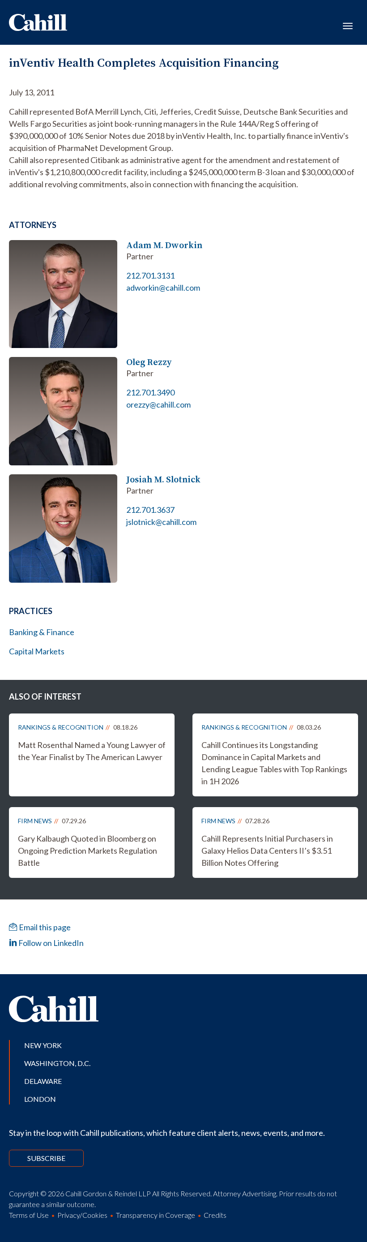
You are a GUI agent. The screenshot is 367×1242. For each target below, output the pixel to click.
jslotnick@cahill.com (161, 522)
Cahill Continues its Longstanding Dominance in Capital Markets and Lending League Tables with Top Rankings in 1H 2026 (274, 763)
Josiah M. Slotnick (163, 479)
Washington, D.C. (57, 1063)
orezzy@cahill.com (158, 404)
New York (43, 1045)
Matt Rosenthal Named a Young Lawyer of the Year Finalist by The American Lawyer (92, 751)
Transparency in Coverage (155, 1215)
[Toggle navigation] (347, 25)
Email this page (44, 927)
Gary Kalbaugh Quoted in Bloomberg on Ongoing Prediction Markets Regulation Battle (87, 851)
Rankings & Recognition (60, 727)
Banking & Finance (41, 632)
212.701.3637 (150, 510)
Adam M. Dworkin (164, 245)
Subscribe (46, 1158)
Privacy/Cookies (82, 1215)
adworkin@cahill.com (163, 287)
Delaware (43, 1081)
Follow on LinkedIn (50, 943)
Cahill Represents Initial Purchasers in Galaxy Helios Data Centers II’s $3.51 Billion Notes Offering (267, 851)
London (40, 1099)
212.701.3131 (150, 275)
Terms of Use (29, 1215)
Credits (215, 1215)
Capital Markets (36, 651)
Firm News (35, 821)
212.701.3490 (150, 392)
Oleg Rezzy (148, 362)
